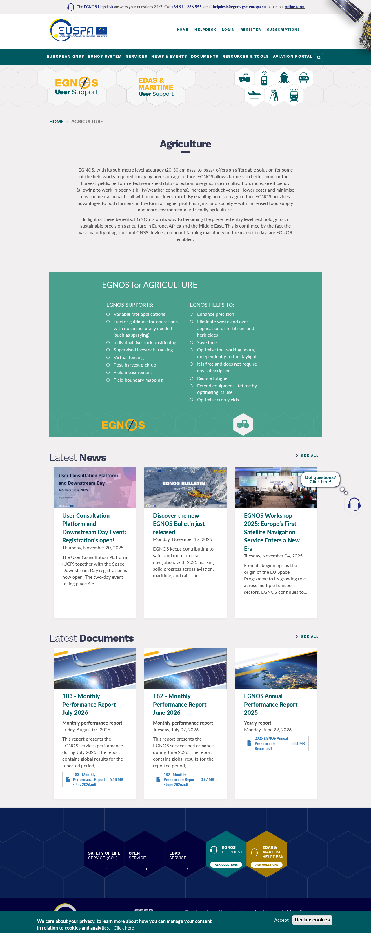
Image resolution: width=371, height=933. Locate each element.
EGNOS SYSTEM (105, 56)
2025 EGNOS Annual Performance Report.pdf (271, 743)
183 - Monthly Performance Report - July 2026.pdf (89, 780)
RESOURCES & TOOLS (246, 56)
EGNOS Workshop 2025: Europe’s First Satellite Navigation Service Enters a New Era (272, 532)
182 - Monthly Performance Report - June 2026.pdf (180, 780)
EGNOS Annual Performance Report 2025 (271, 704)
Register (251, 30)
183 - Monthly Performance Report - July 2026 (90, 704)
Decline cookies (312, 919)
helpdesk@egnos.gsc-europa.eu (239, 6)
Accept (281, 920)
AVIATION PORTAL (293, 56)
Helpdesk (205, 30)
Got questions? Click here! (320, 479)
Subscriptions (283, 30)
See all (310, 456)
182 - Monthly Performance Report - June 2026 (181, 704)
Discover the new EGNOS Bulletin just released (179, 523)
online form (294, 6)
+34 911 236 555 (186, 6)
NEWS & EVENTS (169, 56)
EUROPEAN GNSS (65, 56)
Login (228, 30)
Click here (124, 927)
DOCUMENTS (205, 56)
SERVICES (136, 56)
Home (183, 30)
